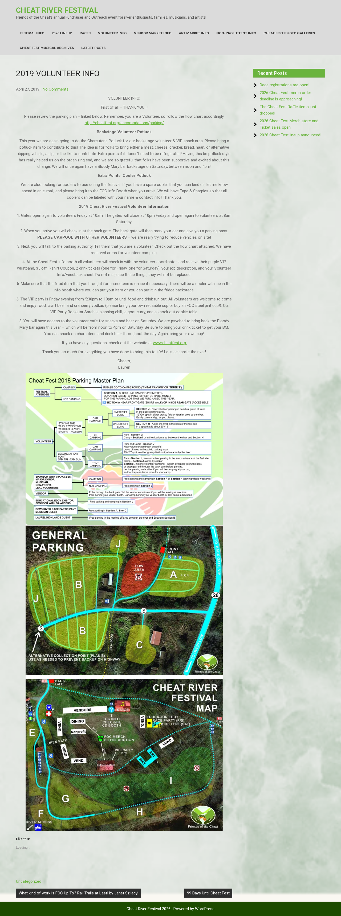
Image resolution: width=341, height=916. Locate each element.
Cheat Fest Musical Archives (47, 48)
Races (85, 33)
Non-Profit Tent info (236, 33)
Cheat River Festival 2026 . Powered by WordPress (170, 908)
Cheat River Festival (57, 10)
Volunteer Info (112, 33)
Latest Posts (93, 48)
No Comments (55, 89)
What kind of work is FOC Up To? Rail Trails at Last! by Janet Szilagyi (78, 893)
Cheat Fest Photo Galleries (289, 33)
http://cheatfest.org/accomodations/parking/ (124, 122)
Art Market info (194, 33)
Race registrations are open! (284, 85)
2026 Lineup (62, 33)
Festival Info (32, 33)
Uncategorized (28, 881)
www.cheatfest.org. (170, 342)
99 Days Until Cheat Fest (208, 893)
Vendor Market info (152, 33)
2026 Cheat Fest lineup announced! (290, 135)
